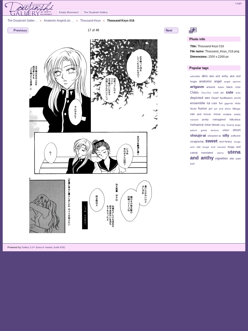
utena (220, 152)
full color (212, 103)
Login (238, 3)
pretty (205, 119)
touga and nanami (213, 147)
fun (221, 103)
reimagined (219, 119)
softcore (235, 135)
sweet (211, 140)
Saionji (230, 125)
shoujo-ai (198, 135)
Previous (20, 30)
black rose (233, 87)
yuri (192, 163)
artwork (210, 87)
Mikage (236, 108)
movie (217, 114)
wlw (232, 158)
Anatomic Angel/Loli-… (59, 20)
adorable (195, 76)
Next (169, 30)
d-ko (238, 92)
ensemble (197, 103)
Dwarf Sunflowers (222, 97)
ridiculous (234, 119)
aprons (236, 81)
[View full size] (93, 136)
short (236, 130)
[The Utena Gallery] (29, 9)
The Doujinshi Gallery (96, 12)
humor (202, 108)
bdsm (221, 87)
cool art (218, 92)
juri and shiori (222, 108)
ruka (222, 125)
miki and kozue (200, 114)
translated (207, 152)
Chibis (194, 92)
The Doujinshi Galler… (23, 20)
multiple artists (231, 114)
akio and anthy (218, 76)
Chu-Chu (206, 92)
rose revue (212, 124)
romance (197, 124)
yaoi (238, 158)
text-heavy (225, 141)
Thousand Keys (90, 20)
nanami (194, 119)
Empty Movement (68, 12)
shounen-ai (214, 135)
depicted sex (200, 98)
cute (229, 92)
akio (205, 76)
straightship (197, 141)
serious (215, 130)
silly (225, 135)
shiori (226, 130)
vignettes (221, 158)
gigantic (229, 103)
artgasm (197, 87)
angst (227, 81)
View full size (192, 30)
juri (210, 108)
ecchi (237, 97)
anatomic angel (210, 81)
